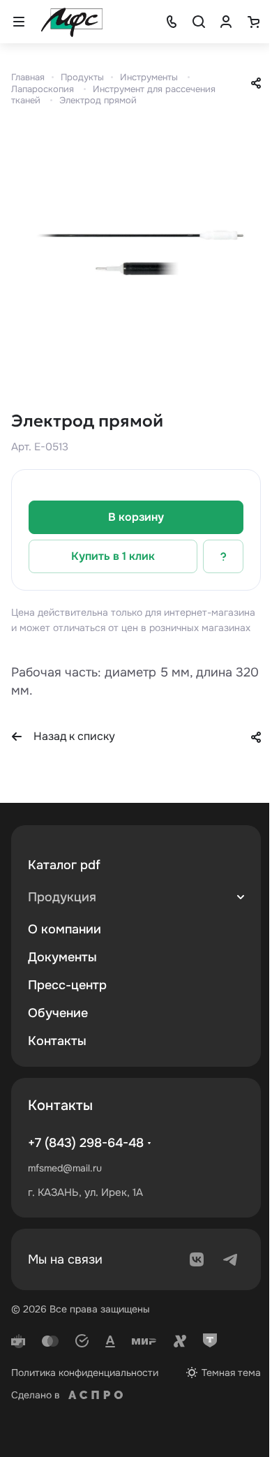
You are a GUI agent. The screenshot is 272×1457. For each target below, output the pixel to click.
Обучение (58, 1013)
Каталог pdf (64, 865)
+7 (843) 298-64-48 (86, 1143)
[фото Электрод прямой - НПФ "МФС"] (136, 256)
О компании (64, 929)
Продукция (62, 897)
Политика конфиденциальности (84, 1372)
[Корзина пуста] (253, 21)
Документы (62, 957)
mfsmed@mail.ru (65, 1168)
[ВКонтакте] (197, 1259)
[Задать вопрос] (223, 556)
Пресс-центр (67, 985)
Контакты (57, 1041)
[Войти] (226, 21)
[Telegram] (230, 1259)
